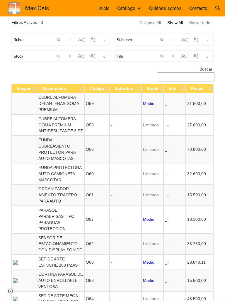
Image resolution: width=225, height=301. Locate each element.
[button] (218, 8)
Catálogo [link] (126, 8)
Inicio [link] (104, 8)
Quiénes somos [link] (165, 8)
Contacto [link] (198, 8)
